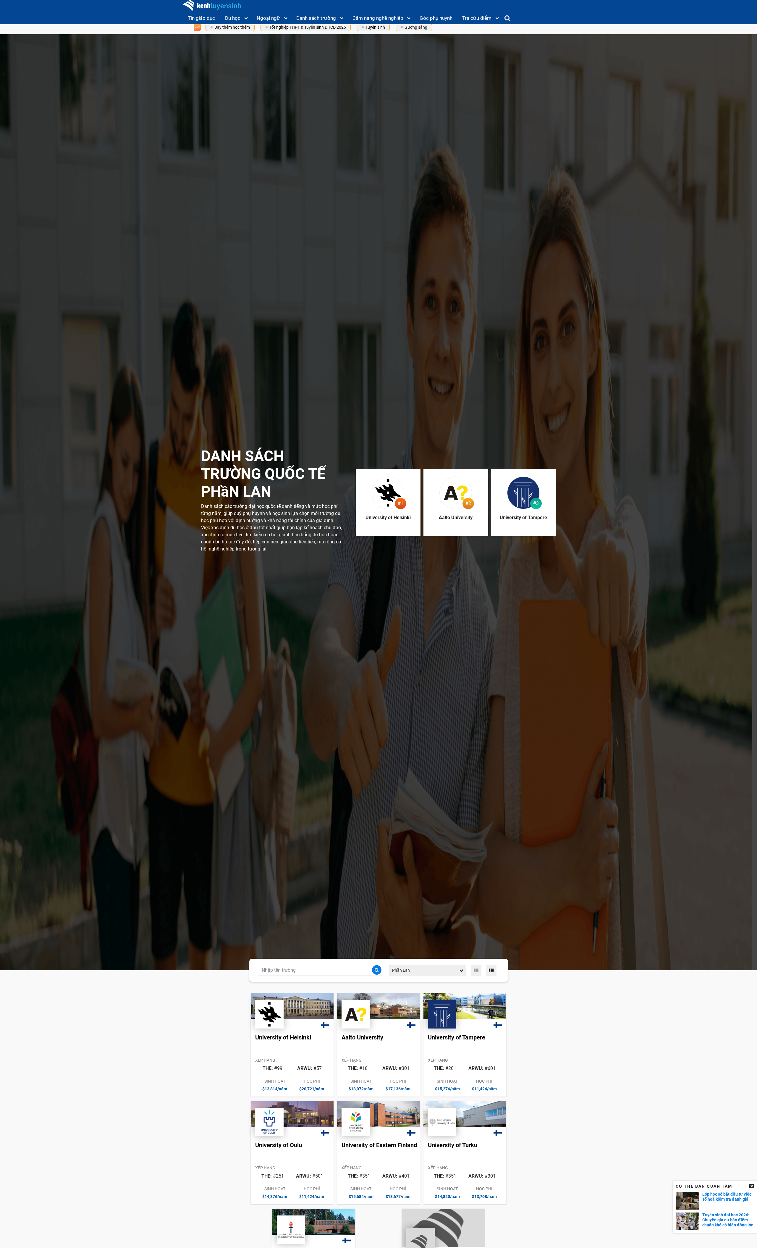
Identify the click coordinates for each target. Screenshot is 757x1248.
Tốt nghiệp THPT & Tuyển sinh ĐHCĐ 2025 (307, 27)
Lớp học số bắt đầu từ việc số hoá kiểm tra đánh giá (726, 1197)
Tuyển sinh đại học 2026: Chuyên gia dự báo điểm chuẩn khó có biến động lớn (727, 1220)
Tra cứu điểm (476, 18)
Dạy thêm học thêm (232, 27)
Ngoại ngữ (268, 18)
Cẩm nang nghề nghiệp (377, 18)
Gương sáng (416, 27)
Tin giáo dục (201, 18)
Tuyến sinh (375, 27)
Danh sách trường (316, 18)
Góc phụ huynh (436, 18)
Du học (232, 18)
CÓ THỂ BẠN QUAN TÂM (704, 1186)
